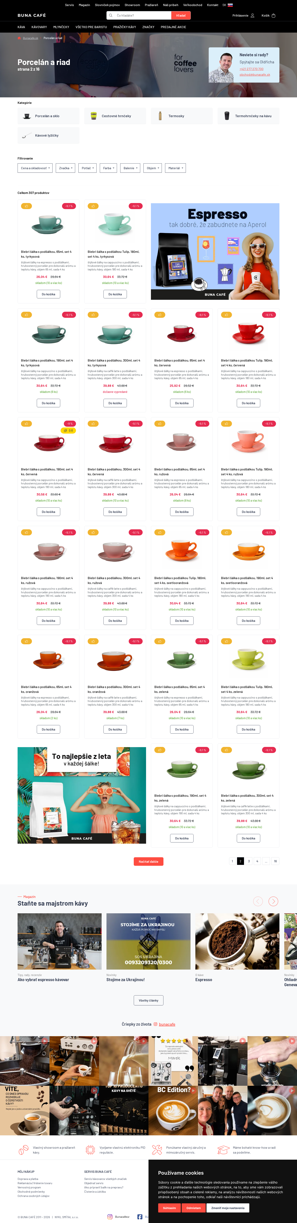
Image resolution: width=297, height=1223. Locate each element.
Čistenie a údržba (95, 1191)
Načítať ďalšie (148, 861)
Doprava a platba (28, 1178)
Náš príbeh (170, 5)
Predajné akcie (173, 27)
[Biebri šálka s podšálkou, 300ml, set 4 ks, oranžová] (115, 658)
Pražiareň (151, 5)
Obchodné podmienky (31, 1191)
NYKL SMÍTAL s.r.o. (67, 1217)
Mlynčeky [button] (61, 27)
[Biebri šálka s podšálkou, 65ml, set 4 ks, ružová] (182, 440)
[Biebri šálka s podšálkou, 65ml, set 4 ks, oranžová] (48, 658)
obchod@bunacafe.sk (255, 74)
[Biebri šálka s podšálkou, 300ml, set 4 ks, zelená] (248, 767)
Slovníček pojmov (107, 5)
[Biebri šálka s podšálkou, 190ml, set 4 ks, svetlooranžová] (248, 549)
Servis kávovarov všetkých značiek (105, 1178)
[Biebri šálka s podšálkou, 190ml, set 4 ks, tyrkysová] (48, 331)
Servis (69, 5)
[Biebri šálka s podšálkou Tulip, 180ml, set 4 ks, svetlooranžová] (182, 549)
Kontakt (212, 5)
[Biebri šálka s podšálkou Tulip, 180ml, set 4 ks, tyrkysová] (115, 223)
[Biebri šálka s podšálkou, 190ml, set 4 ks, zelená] (182, 767)
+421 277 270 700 (251, 69)
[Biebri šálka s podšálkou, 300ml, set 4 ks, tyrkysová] (115, 331)
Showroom (132, 5)
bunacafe (167, 1024)
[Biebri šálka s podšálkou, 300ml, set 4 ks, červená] (115, 440)
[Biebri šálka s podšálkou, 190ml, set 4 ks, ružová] (48, 549)
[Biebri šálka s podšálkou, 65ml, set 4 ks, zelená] (182, 658)
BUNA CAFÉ (32, 15)
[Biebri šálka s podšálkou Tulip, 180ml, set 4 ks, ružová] (248, 440)
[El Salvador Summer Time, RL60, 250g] (82, 795)
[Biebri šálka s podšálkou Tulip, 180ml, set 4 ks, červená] (248, 331)
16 (275, 861)
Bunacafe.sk (30, 38)
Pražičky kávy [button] (124, 27)
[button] (227, 5)
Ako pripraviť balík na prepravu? (103, 1187)
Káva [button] (21, 27)
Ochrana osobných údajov (34, 1195)
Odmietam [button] (193, 1208)
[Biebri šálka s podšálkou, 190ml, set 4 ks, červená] (48, 440)
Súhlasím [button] (169, 1208)
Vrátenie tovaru (42, 1183)
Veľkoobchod (192, 5)
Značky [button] (148, 27)
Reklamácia (25, 1183)
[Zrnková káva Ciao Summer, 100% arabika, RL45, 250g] (215, 251)
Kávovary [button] (39, 27)
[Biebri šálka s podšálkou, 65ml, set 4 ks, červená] (182, 331)
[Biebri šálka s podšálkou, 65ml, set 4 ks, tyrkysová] (48, 223)
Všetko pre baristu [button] (91, 27)
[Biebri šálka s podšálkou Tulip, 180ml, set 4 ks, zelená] (248, 658)
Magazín (84, 5)
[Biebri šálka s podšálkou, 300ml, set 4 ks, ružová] (115, 549)
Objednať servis (93, 1183)
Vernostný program (29, 1187)
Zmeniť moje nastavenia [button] (227, 1208)
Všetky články (148, 1000)
